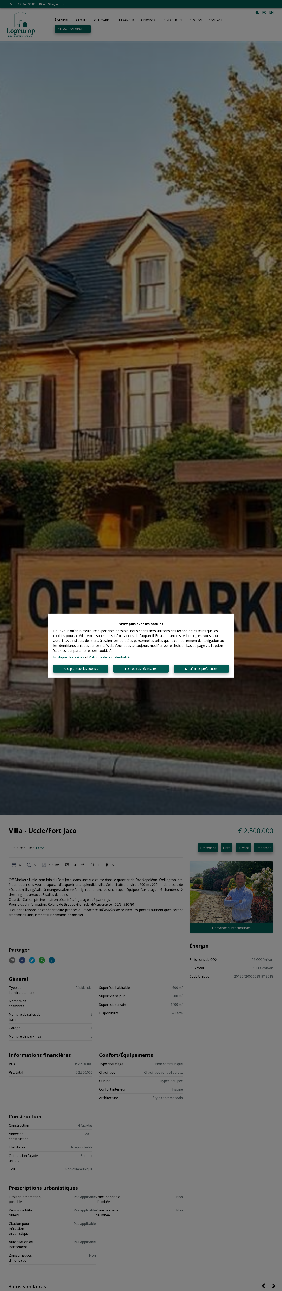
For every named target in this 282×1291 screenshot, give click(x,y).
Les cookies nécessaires (141, 669)
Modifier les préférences (201, 669)
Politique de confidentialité (109, 657)
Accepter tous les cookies (81, 669)
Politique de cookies (68, 657)
